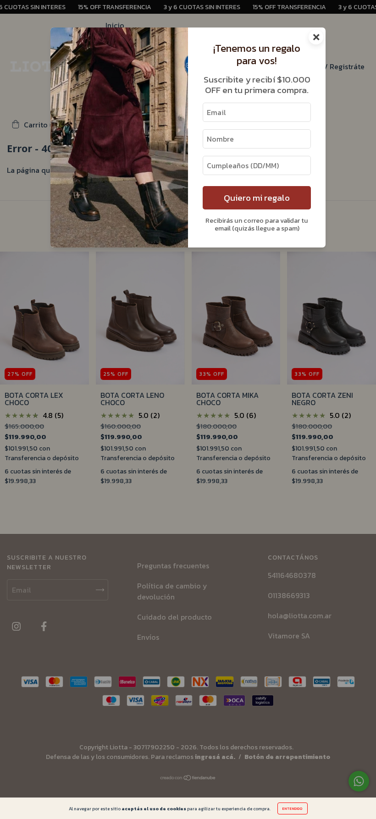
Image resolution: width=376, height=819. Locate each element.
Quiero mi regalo (257, 197)
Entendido (292, 808)
